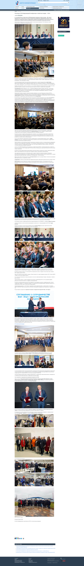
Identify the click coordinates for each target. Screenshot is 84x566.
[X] (15, 538)
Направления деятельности (57, 8)
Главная (16, 11)
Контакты (16, 8)
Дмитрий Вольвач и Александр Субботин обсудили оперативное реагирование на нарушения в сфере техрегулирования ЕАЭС (35, 552)
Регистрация (67, 0)
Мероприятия (42, 8)
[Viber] (18, 538)
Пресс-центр (29, 8)
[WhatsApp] (17, 538)
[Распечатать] (23, 538)
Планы (23, 6)
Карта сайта (40, 0)
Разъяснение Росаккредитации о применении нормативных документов (27, 549)
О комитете (17, 6)
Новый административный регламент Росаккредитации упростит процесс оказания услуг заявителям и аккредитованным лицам (35, 548)
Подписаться (61, 35)
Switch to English (46, 0)
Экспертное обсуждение (44, 6)
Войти (64, 0)
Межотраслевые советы (31, 6)
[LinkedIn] (21, 538)
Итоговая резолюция (19, 324)
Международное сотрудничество (58, 6)
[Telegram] (20, 538)
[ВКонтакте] (16, 538)
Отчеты (23, 8)
